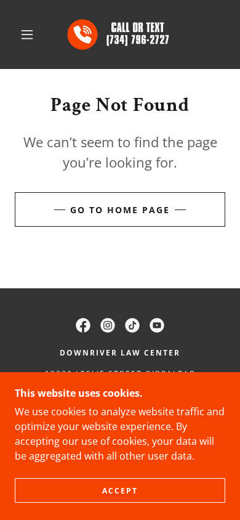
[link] (122, 34)
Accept (120, 490)
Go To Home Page (120, 210)
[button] (27, 34)
